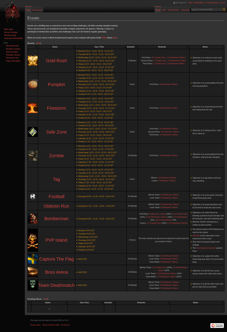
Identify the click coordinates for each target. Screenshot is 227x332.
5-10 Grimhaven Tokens (177, 223)
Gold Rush (56, 60)
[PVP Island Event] (33, 240)
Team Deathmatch (56, 285)
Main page (8, 29)
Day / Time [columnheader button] (99, 47)
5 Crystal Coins (159, 64)
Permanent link (12, 58)
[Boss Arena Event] (33, 272)
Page (28, 10)
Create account (212, 3)
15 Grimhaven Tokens (176, 57)
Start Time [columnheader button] (84, 303)
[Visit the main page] (12, 12)
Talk (190, 3)
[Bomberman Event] (33, 219)
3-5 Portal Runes (180, 217)
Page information (13, 61)
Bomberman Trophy (157, 214)
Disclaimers (65, 325)
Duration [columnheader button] (131, 47)
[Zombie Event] (33, 155)
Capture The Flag (56, 259)
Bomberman (56, 218)
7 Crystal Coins (160, 61)
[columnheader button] (32, 47)
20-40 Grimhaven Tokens (156, 217)
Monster (196, 236)
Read (158, 10)
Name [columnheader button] (55, 47)
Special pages (12, 52)
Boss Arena (56, 272)
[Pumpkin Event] (33, 84)
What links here (12, 46)
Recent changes (11, 32)
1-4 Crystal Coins (159, 267)
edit (38, 43)
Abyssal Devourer (208, 248)
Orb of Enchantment (163, 220)
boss (198, 248)
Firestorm (56, 108)
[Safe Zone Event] (33, 132)
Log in (222, 3)
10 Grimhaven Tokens (177, 61)
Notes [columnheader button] (205, 47)
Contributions (198, 3)
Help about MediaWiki (13, 38)
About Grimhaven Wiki (50, 325)
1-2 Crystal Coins (154, 223)
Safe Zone (56, 131)
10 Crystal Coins (159, 57)
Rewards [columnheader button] (162, 47)
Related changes (13, 49)
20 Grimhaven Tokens (168, 129)
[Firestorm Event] (33, 108)
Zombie (56, 155)
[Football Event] (33, 196)
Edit (164, 10)
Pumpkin (56, 84)
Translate (185, 10)
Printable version (13, 55)
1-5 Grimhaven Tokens (166, 277)
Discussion (37, 10)
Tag (56, 179)
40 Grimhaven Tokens (168, 84)
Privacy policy (35, 325)
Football (56, 196)
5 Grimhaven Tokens (176, 64)
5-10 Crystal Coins (180, 214)
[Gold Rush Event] (33, 61)
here (115, 38)
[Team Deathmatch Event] (33, 285)
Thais (104, 38)
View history (173, 10)
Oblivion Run (56, 206)
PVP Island (56, 240)
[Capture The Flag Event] (33, 259)
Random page (10, 35)
